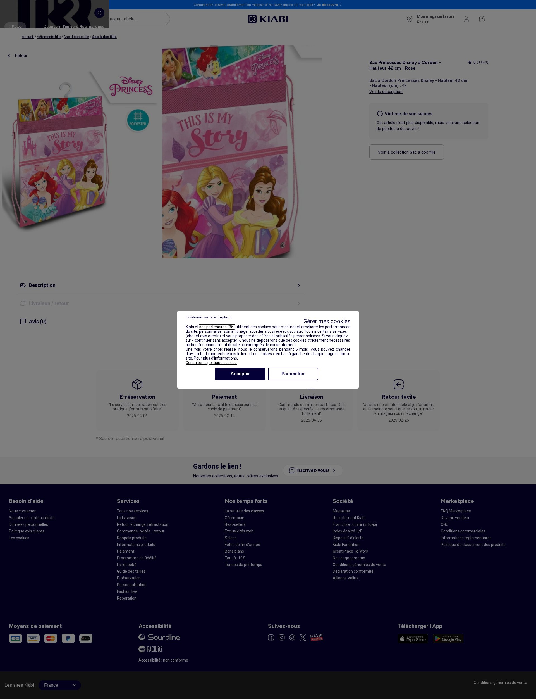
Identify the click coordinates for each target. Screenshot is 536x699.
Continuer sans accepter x (209, 317)
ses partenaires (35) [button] (217, 327)
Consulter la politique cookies (211, 362)
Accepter (240, 373)
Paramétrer (293, 373)
